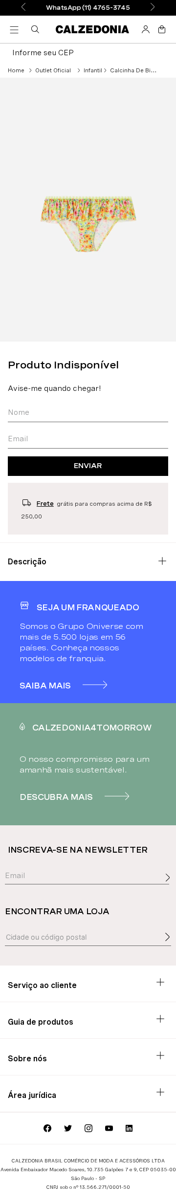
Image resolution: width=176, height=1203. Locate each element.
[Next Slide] (152, 7)
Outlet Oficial (53, 70)
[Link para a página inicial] (16, 70)
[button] (37, 29)
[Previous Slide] (23, 7)
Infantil (93, 70)
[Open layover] (170, 888)
